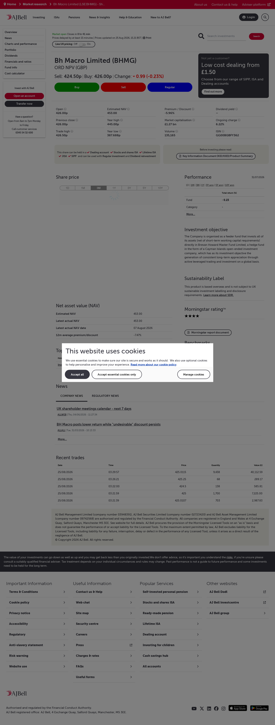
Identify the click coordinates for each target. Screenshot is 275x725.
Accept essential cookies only (117, 374)
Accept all (77, 374)
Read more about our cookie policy (153, 364)
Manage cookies (193, 374)
